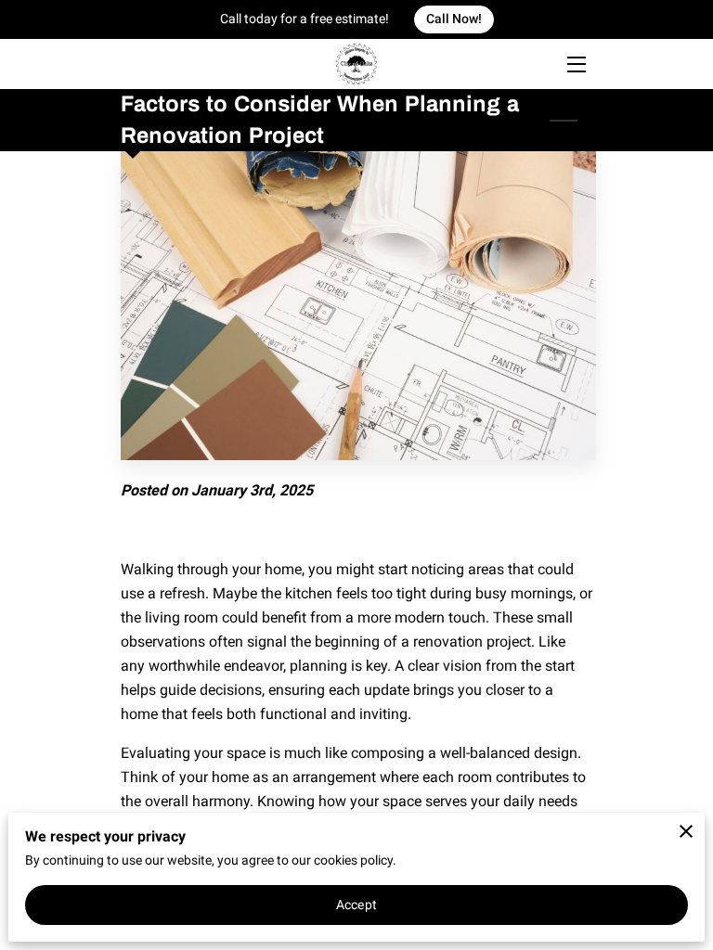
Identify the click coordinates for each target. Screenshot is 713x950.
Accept (356, 904)
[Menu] (575, 64)
